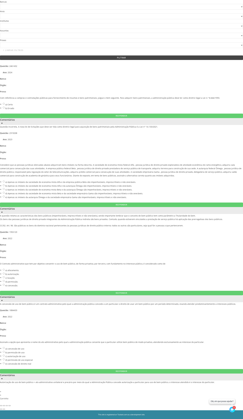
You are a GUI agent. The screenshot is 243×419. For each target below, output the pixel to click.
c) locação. (10, 278)
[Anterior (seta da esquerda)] (1, 409)
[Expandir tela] (4, 405)
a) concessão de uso (14, 348)
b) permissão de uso (14, 352)
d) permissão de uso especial (19, 360)
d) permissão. (11, 281)
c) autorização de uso (15, 356)
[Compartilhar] (7, 405)
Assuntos (4, 30)
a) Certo (9, 104)
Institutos (4, 21)
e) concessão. (11, 285)
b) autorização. (12, 274)
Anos (2, 11)
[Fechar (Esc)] (9, 405)
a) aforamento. (12, 270)
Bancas (3, 1)
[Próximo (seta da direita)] (4, 409)
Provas (3, 40)
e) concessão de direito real (18, 363)
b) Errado (9, 108)
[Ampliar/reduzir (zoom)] (1, 405)
